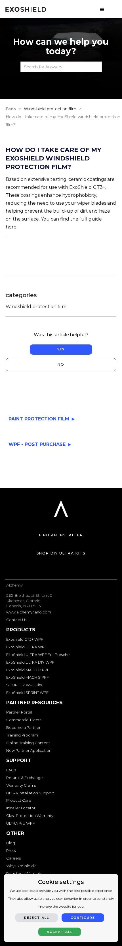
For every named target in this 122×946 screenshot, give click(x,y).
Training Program (22, 735)
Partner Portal (19, 712)
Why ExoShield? (21, 866)
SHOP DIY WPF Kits (24, 685)
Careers (13, 858)
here (11, 227)
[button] (102, 8)
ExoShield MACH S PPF (27, 677)
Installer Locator (20, 808)
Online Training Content (28, 742)
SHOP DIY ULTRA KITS (61, 553)
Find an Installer (61, 535)
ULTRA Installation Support (30, 793)
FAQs (11, 770)
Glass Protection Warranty (29, 815)
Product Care (18, 800)
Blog (10, 843)
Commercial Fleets (23, 720)
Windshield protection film (50, 108)
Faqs (11, 108)
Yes (61, 349)
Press (11, 850)
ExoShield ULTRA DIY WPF (30, 662)
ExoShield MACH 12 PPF (27, 670)
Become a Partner (23, 727)
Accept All (60, 932)
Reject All (36, 918)
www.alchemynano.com (28, 612)
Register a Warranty (24, 873)
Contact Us (16, 619)
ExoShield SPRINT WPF (27, 692)
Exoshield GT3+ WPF (24, 639)
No (61, 364)
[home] (26, 9)
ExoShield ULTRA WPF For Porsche (38, 654)
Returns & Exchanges (25, 777)
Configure (83, 918)
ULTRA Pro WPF (20, 823)
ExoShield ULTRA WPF (26, 647)
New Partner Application (28, 750)
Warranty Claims (21, 785)
